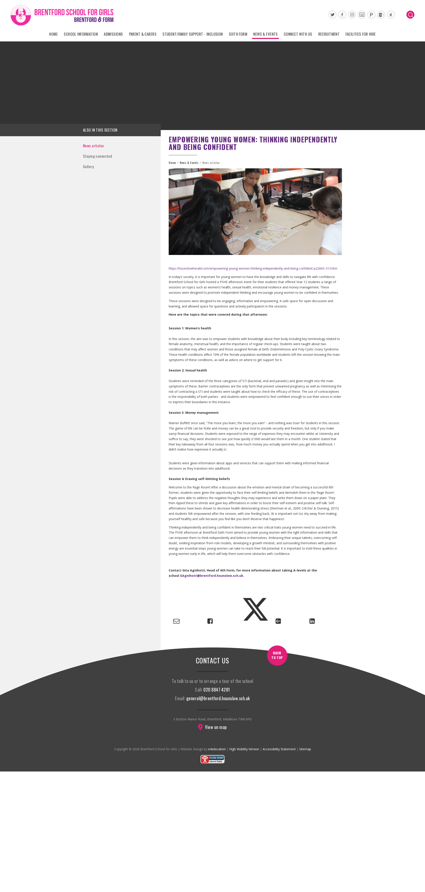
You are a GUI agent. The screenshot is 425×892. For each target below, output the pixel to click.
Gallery (88, 166)
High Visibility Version (244, 749)
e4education (217, 749)
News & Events (189, 162)
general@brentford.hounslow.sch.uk (218, 698)
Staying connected (97, 156)
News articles (93, 145)
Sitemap (305, 749)
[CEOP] (212, 762)
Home (172, 162)
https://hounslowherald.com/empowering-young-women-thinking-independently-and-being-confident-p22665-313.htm (253, 268)
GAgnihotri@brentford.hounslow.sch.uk (211, 575)
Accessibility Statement (279, 749)
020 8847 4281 (216, 689)
